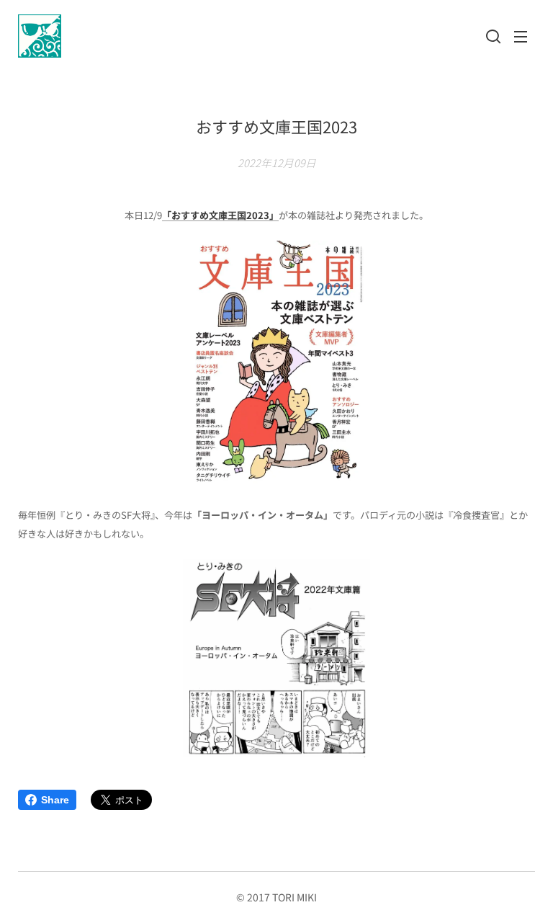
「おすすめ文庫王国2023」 (220, 215)
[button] (491, 36)
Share (55, 800)
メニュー (520, 36)
